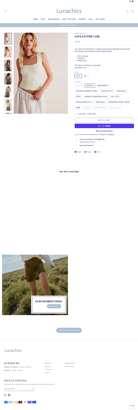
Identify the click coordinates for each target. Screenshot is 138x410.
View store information (87, 145)
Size (77, 72)
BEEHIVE (90, 86)
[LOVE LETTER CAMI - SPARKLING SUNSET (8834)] (5, 235)
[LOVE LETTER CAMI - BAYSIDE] (5, 233)
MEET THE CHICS (69, 19)
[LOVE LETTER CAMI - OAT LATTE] (27, 233)
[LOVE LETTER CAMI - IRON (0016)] (19, 233)
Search (47, 372)
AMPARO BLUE (100, 108)
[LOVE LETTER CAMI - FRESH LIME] (16, 235)
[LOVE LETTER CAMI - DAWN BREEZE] (11, 233)
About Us (48, 366)
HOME (35, 19)
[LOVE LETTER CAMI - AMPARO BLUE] (14, 235)
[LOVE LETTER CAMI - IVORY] (22, 233)
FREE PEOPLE (81, 33)
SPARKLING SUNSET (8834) (119, 102)
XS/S (78, 76)
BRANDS (82, 19)
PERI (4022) (100, 102)
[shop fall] (35, 285)
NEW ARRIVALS (54, 19)
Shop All (47, 363)
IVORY (78, 97)
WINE (78, 108)
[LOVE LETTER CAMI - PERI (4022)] (33, 233)
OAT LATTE (115, 97)
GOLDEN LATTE (107, 91)
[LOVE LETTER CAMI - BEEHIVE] (8, 233)
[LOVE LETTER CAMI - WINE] (8, 235)
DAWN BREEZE (102, 86)
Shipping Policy (70, 363)
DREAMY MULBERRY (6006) (86, 91)
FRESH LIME (114, 108)
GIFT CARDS (100, 19)
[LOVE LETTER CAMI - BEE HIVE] (11, 235)
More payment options (104, 131)
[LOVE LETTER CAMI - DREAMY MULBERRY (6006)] (14, 233)
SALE (91, 19)
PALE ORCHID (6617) (84, 102)
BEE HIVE (87, 108)
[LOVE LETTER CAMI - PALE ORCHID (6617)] (30, 233)
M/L (85, 76)
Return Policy (69, 366)
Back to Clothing (70, 330)
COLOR (78, 82)
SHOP (43, 19)
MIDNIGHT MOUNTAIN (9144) (96, 97)
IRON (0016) (121, 91)
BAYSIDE (79, 86)
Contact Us (48, 369)
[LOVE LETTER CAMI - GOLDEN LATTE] (16, 233)
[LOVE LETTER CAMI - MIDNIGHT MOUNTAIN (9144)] (24, 233)
